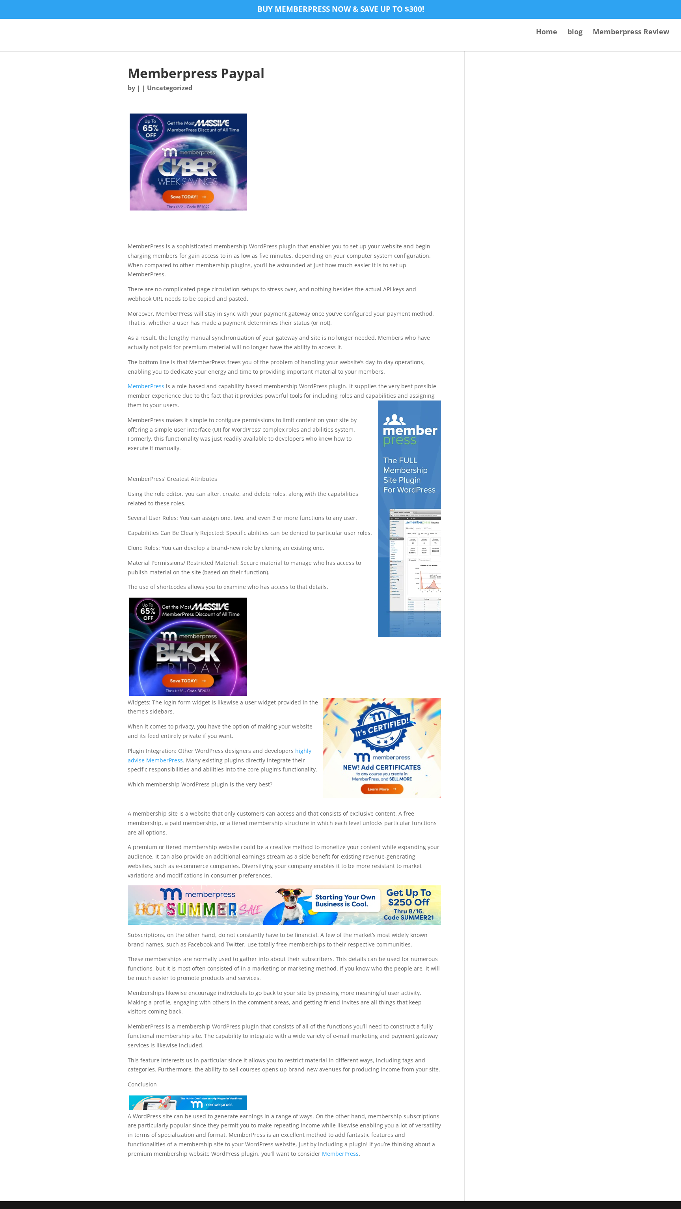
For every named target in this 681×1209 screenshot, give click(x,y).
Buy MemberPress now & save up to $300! (340, 10)
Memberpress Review (631, 32)
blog (575, 32)
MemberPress (146, 386)
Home (546, 32)
